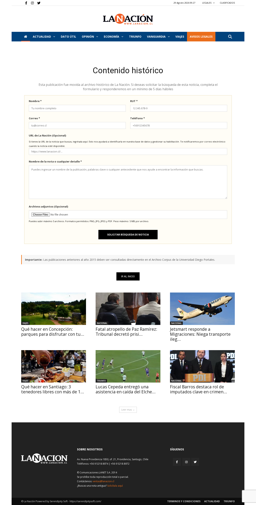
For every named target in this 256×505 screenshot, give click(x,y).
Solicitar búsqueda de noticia (128, 234)
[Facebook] (24, 3)
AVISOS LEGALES (201, 36)
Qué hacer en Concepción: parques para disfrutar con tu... (52, 331)
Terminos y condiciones (183, 501)
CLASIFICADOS (227, 2)
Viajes (25, 323)
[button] (230, 37)
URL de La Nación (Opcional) (47, 135)
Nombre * (35, 101)
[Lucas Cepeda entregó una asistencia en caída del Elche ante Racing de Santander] (128, 366)
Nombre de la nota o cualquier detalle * (55, 161)
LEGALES (207, 2)
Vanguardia (156, 36)
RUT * (134, 101)
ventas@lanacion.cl (103, 481)
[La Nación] (128, 19)
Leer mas (126, 409)
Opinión (88, 36)
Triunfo (135, 36)
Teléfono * (137, 118)
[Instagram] (31, 3)
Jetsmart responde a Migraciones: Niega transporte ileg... (200, 334)
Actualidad (42, 36)
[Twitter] (37, 3)
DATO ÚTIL (68, 36)
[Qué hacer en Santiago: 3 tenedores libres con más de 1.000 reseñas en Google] (53, 366)
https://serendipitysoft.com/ (85, 501)
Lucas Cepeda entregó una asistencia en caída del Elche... (126, 389)
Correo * (34, 118)
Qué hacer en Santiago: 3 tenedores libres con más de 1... (52, 389)
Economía (112, 36)
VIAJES (179, 36)
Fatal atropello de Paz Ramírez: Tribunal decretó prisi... (126, 331)
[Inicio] (25, 36)
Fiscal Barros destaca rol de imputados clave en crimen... (198, 389)
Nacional (102, 323)
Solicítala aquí (115, 485)
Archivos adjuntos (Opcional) (48, 206)
